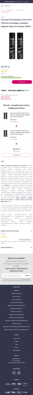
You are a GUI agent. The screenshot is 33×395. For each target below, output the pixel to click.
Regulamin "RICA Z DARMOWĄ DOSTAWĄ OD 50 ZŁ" (16, 326)
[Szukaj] (24, 6)
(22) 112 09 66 (16, 360)
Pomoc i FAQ (16, 338)
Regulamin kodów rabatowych (16, 314)
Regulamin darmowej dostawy (16, 317)
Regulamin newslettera (16, 311)
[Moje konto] (27, 5)
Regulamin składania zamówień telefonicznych (16, 320)
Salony (16, 347)
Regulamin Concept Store (16, 308)
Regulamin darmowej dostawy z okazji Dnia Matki (16, 329)
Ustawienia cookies (16, 323)
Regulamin (16, 290)
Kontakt (17, 341)
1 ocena (3, 73)
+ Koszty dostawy (14, 121)
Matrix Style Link (6, 99)
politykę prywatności (26, 279)
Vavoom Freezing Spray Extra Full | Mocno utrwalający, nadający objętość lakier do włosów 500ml (20, 114)
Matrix (3, 17)
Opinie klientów (16, 350)
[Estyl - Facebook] (14, 372)
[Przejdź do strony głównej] (13, 6)
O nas (16, 344)
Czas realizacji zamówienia (16, 302)
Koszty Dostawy (17, 296)
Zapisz (27, 275)
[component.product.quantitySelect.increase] (8, 82)
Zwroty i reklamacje (16, 299)
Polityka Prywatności (16, 293)
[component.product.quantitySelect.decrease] (2, 82)
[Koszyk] (29, 4)
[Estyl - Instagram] (19, 372)
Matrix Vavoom (5, 97)
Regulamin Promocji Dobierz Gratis (16, 305)
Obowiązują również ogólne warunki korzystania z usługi (19, 280)
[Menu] (2, 5)
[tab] (16, 194)
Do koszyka (21, 82)
